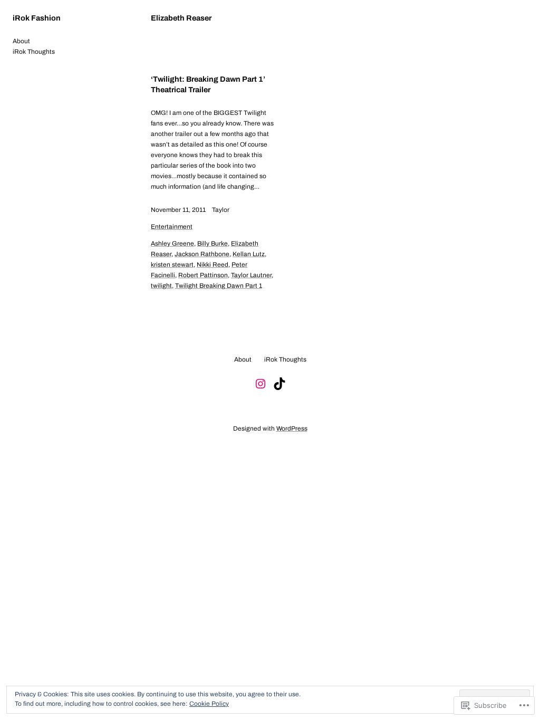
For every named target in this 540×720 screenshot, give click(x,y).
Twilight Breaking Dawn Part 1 (218, 285)
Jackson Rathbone (202, 254)
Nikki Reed (212, 264)
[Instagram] (260, 383)
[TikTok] (279, 383)
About (21, 41)
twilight (161, 285)
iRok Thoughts (34, 51)
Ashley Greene (172, 243)
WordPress (291, 428)
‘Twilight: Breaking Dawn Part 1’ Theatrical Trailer (208, 84)
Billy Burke (212, 243)
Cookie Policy (209, 703)
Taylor (220, 209)
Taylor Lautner (251, 275)
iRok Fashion (37, 18)
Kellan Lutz (249, 254)
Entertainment (171, 226)
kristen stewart (172, 264)
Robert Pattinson (203, 275)
